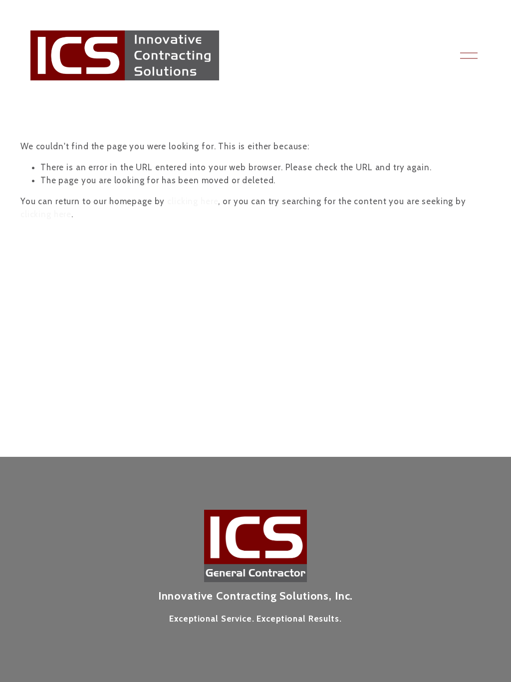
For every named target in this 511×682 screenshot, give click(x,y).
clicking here (192, 201)
